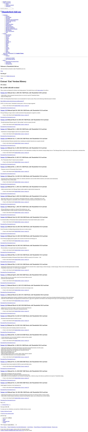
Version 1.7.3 (4, 275)
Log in (9, 1)
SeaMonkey (8, 6)
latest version (40, 90)
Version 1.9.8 (4, 119)
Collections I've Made (10, 58)
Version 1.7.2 (4, 285)
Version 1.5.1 (4, 371)
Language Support (9, 26)
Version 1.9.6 (4, 138)
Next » (7, 404)
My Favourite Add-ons (10, 59)
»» (9, 404)
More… (4, 60)
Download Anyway (11, 107)
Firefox (7, 3)
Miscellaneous (8, 30)
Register (4, 1)
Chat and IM (8, 21)
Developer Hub (9, 63)
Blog (4, 420)
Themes (4, 33)
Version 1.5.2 (4, 361)
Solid (7, 49)
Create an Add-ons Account (6, 411)
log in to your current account (8, 413)
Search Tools (8, 62)
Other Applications (7, 2)
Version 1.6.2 (4, 334)
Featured (7, 16)
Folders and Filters (9, 24)
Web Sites (8, 52)
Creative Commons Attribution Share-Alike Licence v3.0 (12, 430)
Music (7, 44)
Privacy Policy (4, 427)
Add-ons (17, 12)
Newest (7, 37)
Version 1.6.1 (4, 345)
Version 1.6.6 (4, 305)
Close (2, 71)
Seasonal (7, 48)
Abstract (7, 38)
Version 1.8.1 (4, 264)
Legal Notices (30, 427)
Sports (7, 51)
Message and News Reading (11, 28)
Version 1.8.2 (4, 255)
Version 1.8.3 (4, 245)
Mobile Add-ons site (11, 76)
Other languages (4, 424)
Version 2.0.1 (4, 92)
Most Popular (8, 17)
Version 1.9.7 (4, 129)
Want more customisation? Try (13, 53)
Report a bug (54, 427)
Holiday (7, 42)
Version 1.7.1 (4, 294)
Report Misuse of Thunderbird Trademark (42, 427)
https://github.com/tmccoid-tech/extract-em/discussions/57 (12, 101)
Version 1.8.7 (4, 206)
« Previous (4, 404)
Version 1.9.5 (4, 148)
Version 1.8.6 (4, 217)
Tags (7, 32)
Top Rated (8, 18)
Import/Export (8, 25)
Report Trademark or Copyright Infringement (17, 427)
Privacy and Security (10, 31)
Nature (7, 45)
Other (7, 46)
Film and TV (8, 41)
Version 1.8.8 (4, 196)
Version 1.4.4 (4, 392)
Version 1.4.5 (4, 382)
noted (12, 429)
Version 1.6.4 (4, 325)
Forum (4, 422)
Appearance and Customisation (12, 19)
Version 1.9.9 (4, 110)
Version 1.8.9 (4, 186)
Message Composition (10, 27)
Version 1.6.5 (4, 316)
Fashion (7, 40)
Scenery (7, 47)
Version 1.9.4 (4, 157)
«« (1, 404)
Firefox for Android (10, 5)
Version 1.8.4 (4, 236)
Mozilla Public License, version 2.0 (21, 105)
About (4, 419)
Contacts (7, 23)
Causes (7, 39)
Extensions (5, 15)
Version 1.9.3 (4, 166)
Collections (5, 54)
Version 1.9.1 (4, 176)
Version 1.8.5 (4, 226)
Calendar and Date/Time (11, 20)
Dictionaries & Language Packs (12, 61)
